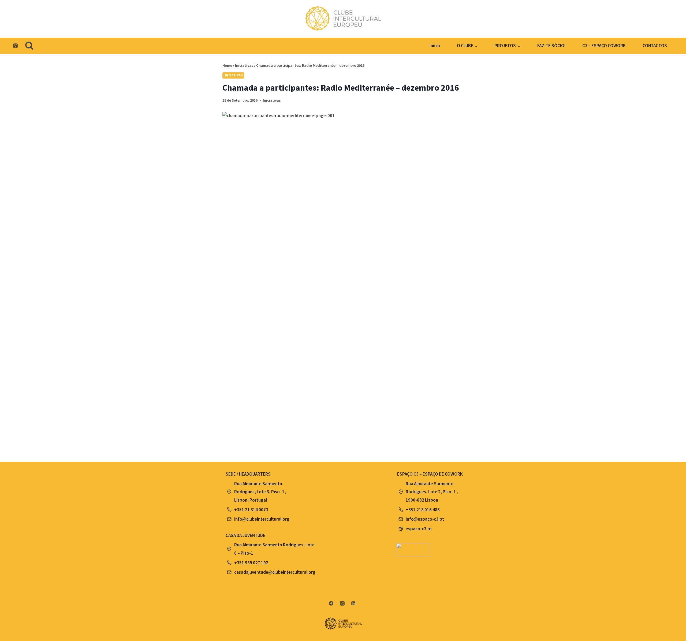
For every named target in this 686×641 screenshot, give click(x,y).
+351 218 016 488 (423, 510)
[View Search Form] (29, 46)
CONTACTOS (655, 46)
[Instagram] (15, 45)
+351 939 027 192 (251, 563)
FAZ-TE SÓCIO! (551, 46)
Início (435, 46)
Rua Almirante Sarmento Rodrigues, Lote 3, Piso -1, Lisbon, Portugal (260, 492)
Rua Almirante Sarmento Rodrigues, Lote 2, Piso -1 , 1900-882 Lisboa (432, 492)
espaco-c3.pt (419, 529)
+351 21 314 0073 (251, 510)
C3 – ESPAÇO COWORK (604, 46)
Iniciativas (233, 75)
